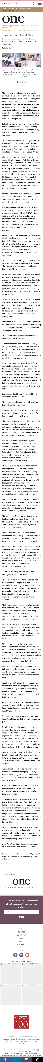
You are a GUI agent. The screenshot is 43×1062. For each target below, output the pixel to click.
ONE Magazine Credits (25, 1055)
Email (27, 1059)
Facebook (5, 1059)
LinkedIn (16, 1059)
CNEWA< (9, 3)
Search (34, 3)
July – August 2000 (25, 8)
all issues (33, 888)
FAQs (21, 938)
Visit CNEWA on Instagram (21, 954)
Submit (22, 917)
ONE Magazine (12, 8)
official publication (11, 26)
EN (25, 4)
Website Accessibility (31, 1053)
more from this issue (15, 888)
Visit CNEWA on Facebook (15, 954)
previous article (10, 874)
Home (4, 8)
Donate (21, 932)
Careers (21, 945)
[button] (11, 973)
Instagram (27, 961)
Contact (21, 935)
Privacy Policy (9, 1053)
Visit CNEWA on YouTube (27, 954)
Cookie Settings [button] (37, 1055)
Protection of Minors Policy (10, 1055)
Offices (21, 941)
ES (29, 4)
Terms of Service (19, 1053)
